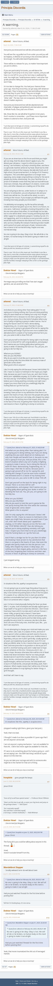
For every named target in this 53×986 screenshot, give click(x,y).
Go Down (5, 34)
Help (16, 981)
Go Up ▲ (35, 981)
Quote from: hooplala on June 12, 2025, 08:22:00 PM (24, 832)
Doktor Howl (10, 270)
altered (7, 41)
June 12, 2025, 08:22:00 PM (12, 781)
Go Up (4, 967)
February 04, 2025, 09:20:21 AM (13, 154)
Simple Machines (32, 983)
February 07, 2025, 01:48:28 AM (13, 305)
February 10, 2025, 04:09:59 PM (13, 713)
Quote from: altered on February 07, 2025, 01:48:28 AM (25, 448)
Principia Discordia (13, 7)
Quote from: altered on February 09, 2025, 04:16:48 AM (25, 719)
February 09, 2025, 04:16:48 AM (13, 579)
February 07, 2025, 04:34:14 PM (13, 442)
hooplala (8, 777)
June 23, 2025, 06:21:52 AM (12, 827)
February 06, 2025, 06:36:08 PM (13, 277)
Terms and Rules (25, 981)
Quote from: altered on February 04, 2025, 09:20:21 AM (25, 880)
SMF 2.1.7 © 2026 (21, 983)
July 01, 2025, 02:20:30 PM (12, 874)
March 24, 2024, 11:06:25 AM (12, 45)
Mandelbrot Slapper (13, 867)
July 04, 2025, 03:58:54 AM (12, 917)
